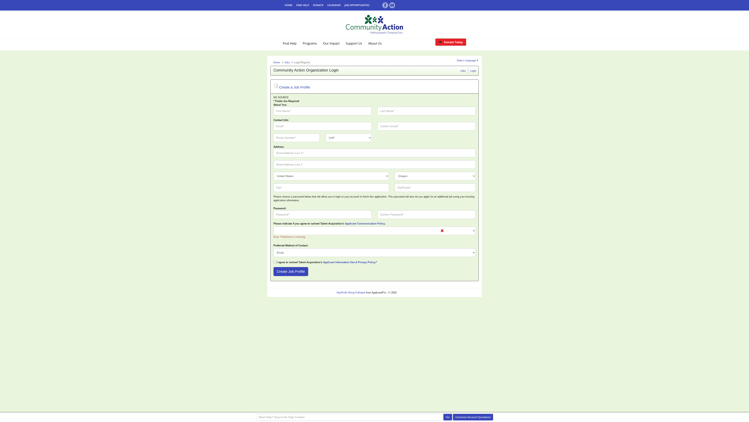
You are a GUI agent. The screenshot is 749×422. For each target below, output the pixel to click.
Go (448, 417)
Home (276, 62)
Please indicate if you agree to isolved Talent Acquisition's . (329, 223)
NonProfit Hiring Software (351, 292)
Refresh (408, 292)
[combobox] (349, 137)
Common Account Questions (473, 417)
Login (473, 70)
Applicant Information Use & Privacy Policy (349, 262)
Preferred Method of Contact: (290, 245)
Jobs (287, 62)
